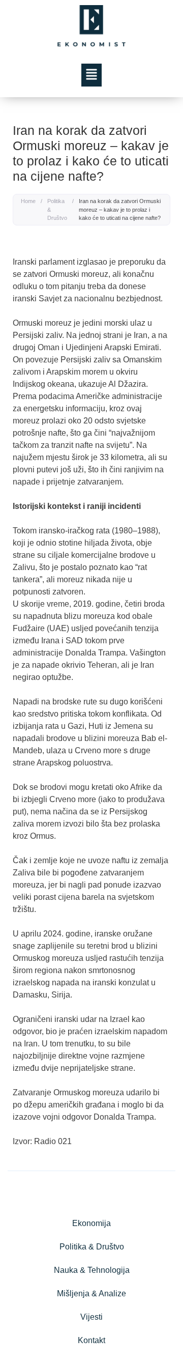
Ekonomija (91, 1223)
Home (28, 201)
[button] (92, 75)
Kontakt (91, 1340)
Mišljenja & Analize (91, 1293)
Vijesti (91, 1317)
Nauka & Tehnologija (92, 1270)
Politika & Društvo (57, 209)
